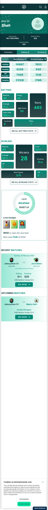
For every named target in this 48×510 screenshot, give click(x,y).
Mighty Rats (31, 304)
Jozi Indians (36, 263)
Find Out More (24, 499)
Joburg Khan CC (11, 263)
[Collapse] (42, 482)
